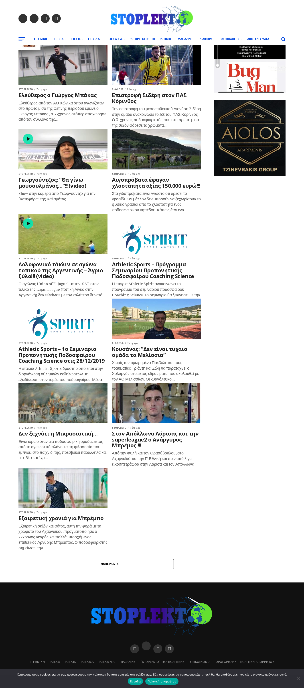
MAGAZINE (185, 39)
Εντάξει (135, 681)
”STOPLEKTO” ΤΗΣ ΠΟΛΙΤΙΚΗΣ (151, 39)
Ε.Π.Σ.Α (58, 39)
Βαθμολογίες (230, 39)
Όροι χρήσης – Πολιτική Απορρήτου (245, 662)
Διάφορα (206, 39)
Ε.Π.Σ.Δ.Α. (94, 39)
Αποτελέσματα (258, 39)
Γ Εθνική (40, 39)
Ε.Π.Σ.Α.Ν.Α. (115, 39)
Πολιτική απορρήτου (162, 681)
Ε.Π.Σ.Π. (76, 39)
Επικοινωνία (200, 662)
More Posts (110, 564)
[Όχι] (298, 678)
